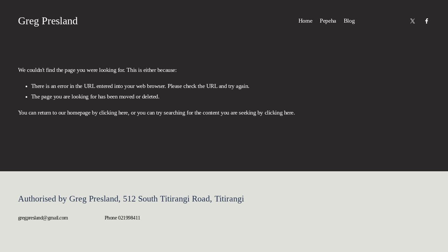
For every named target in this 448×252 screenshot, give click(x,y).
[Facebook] (426, 21)
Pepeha (328, 20)
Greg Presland (48, 21)
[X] (412, 21)
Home (305, 20)
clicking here (113, 112)
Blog (349, 20)
